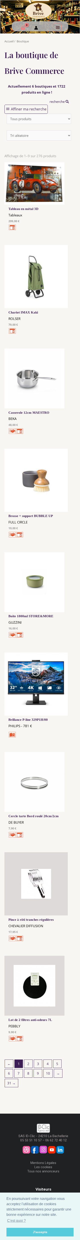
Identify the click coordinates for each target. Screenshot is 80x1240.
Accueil (9, 41)
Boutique (23, 41)
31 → (11, 1083)
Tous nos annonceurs (43, 1171)
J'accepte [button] (40, 1232)
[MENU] (57, 27)
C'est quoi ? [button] (16, 1220)
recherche (58, 101)
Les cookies (43, 1167)
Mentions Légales (43, 1163)
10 (48, 1073)
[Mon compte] (36, 28)
